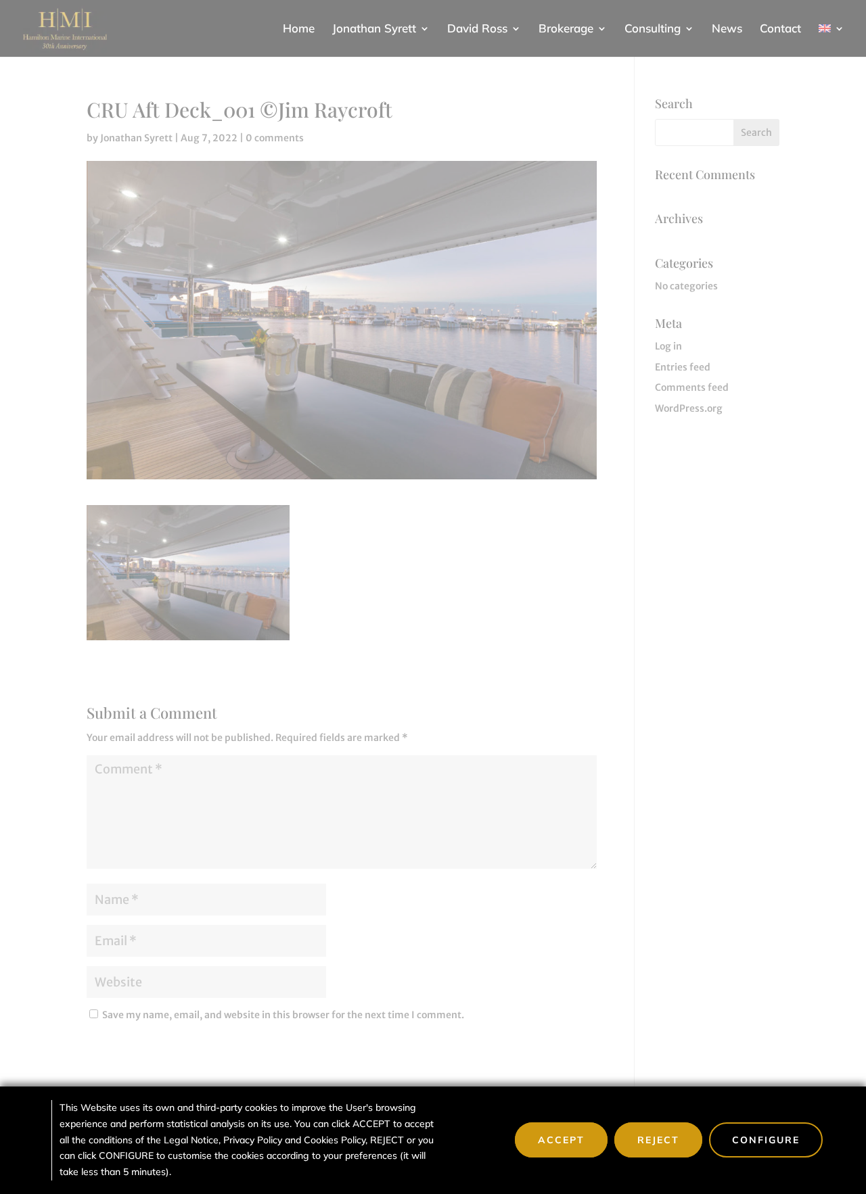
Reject (658, 1140)
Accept (561, 1140)
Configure (766, 1140)
